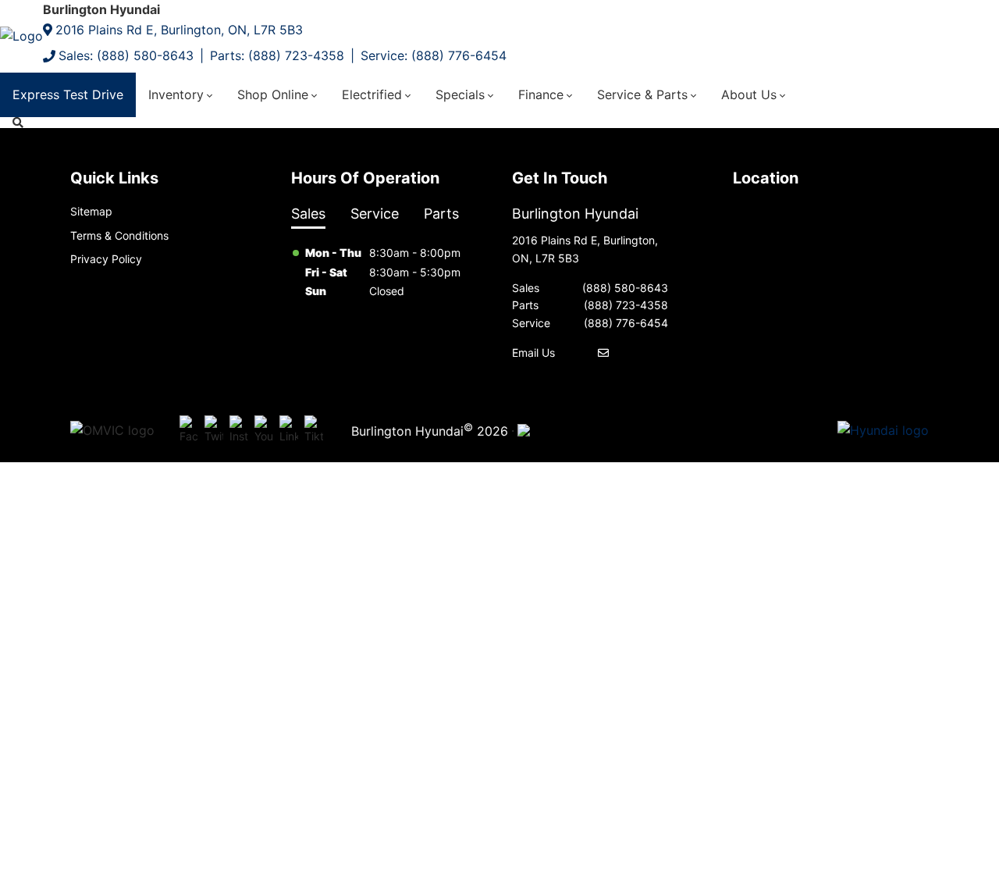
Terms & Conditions (119, 235)
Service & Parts (642, 94)
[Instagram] (238, 431)
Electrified (372, 94)
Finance (540, 94)
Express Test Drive (67, 94)
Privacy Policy (106, 258)
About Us (749, 94)
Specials (460, 94)
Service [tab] (374, 213)
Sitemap (91, 211)
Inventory (176, 94)
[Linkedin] (288, 431)
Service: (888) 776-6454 (434, 55)
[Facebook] (189, 431)
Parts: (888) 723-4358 (277, 55)
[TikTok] (313, 431)
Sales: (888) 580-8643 (126, 55)
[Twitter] (213, 431)
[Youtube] (263, 431)
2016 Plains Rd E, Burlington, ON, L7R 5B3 (179, 29)
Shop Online (272, 94)
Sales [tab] (308, 213)
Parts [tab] (441, 213)
